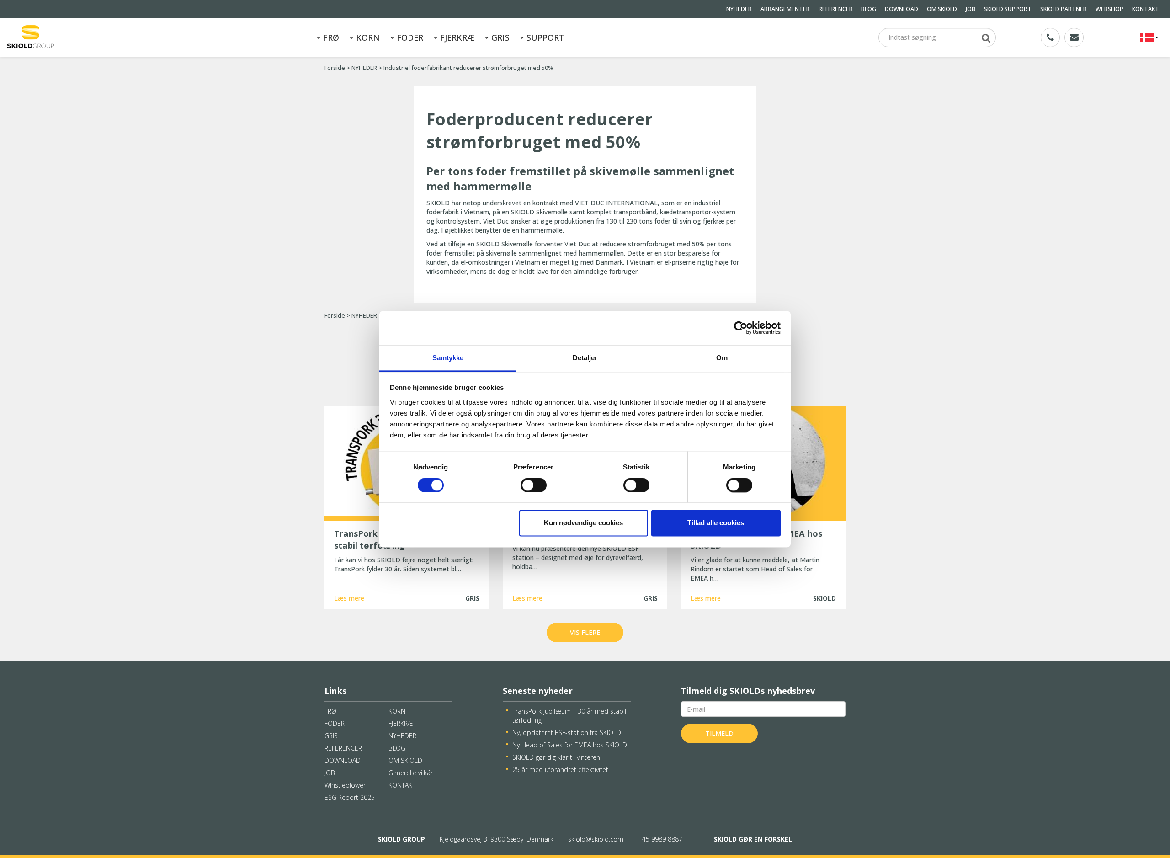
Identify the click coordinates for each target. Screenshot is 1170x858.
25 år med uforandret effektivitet (560, 769)
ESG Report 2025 (349, 797)
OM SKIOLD (942, 9)
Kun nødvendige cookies (583, 523)
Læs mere (349, 598)
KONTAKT (1145, 9)
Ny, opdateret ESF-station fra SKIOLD (566, 732)
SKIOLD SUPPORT (1008, 9)
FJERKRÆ (456, 37)
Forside (334, 68)
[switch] (534, 485)
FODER (408, 37)
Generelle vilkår (410, 772)
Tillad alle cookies (715, 523)
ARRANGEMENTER (785, 9)
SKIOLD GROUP (401, 839)
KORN (367, 37)
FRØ (330, 37)
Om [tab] (722, 358)
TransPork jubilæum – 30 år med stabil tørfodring (569, 716)
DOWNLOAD (901, 9)
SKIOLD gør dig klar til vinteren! (556, 757)
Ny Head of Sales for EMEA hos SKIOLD (569, 745)
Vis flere (585, 632)
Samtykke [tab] (448, 358)
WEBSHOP (1109, 9)
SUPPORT (544, 37)
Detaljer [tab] (585, 358)
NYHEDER (739, 9)
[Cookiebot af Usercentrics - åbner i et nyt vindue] (741, 328)
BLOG (868, 9)
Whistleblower (345, 785)
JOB (970, 9)
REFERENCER (836, 9)
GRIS (499, 37)
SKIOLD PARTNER (1063, 9)
